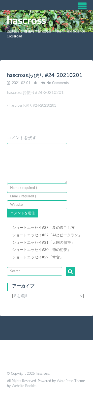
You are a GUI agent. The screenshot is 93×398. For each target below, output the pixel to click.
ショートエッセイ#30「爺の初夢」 (41, 250)
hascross (26, 21)
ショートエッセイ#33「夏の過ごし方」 (45, 228)
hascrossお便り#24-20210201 (35, 93)
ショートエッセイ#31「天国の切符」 (43, 243)
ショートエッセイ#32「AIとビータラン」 (47, 235)
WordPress (65, 381)
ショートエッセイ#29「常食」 (37, 257)
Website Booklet (24, 386)
